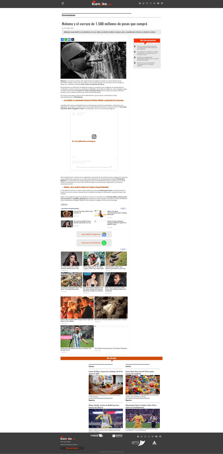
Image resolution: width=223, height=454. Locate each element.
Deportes (92, 400)
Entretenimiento (68, 15)
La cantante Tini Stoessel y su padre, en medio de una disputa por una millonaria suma (147, 53)
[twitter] (151, 3)
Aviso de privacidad (66, 441)
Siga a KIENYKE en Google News (91, 234)
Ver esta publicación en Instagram (83, 141)
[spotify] (140, 3)
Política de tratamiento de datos (69, 444)
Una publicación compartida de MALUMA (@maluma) (94, 167)
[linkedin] (154, 3)
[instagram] (147, 3)
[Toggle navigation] (63, 3)
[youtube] (158, 3)
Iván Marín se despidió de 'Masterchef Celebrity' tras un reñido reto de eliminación (148, 58)
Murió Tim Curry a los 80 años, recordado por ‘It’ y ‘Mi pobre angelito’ (146, 64)
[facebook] (162, 3)
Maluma (64, 205)
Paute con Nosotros (72, 448)
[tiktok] (143, 3)
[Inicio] (102, 3)
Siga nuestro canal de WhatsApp (91, 243)
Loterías (91, 366)
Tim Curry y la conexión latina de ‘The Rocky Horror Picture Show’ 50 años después (147, 47)
